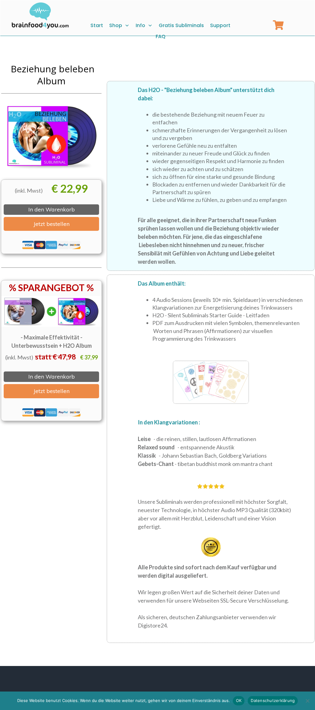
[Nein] (307, 701)
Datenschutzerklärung (273, 700)
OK (239, 700)
